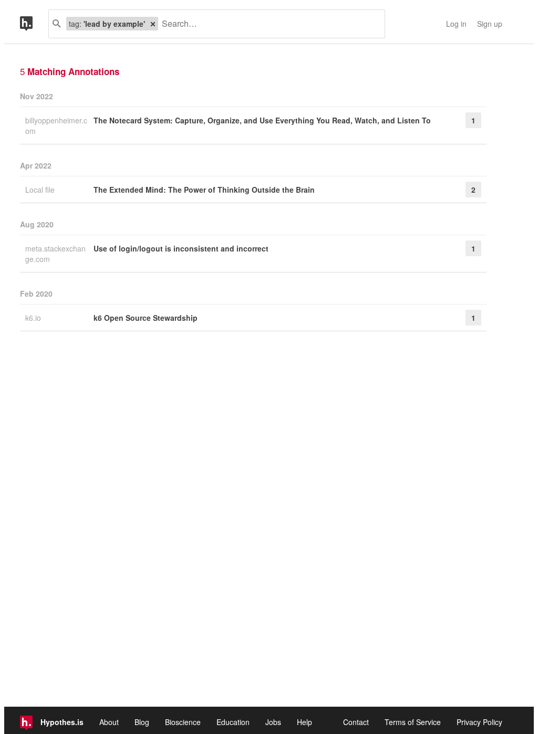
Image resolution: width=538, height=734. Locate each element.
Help (304, 722)
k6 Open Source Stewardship (146, 317)
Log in (456, 23)
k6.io (34, 317)
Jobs (273, 722)
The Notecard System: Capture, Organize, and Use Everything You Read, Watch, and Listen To (262, 120)
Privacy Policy (479, 722)
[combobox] (267, 24)
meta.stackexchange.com (55, 253)
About (109, 722)
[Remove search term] (153, 23)
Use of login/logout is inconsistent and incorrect (181, 248)
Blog (141, 722)
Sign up (489, 23)
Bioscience (183, 722)
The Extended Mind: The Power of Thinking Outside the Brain (204, 189)
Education (233, 722)
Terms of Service (413, 722)
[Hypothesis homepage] (34, 23)
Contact (356, 722)
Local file (41, 189)
